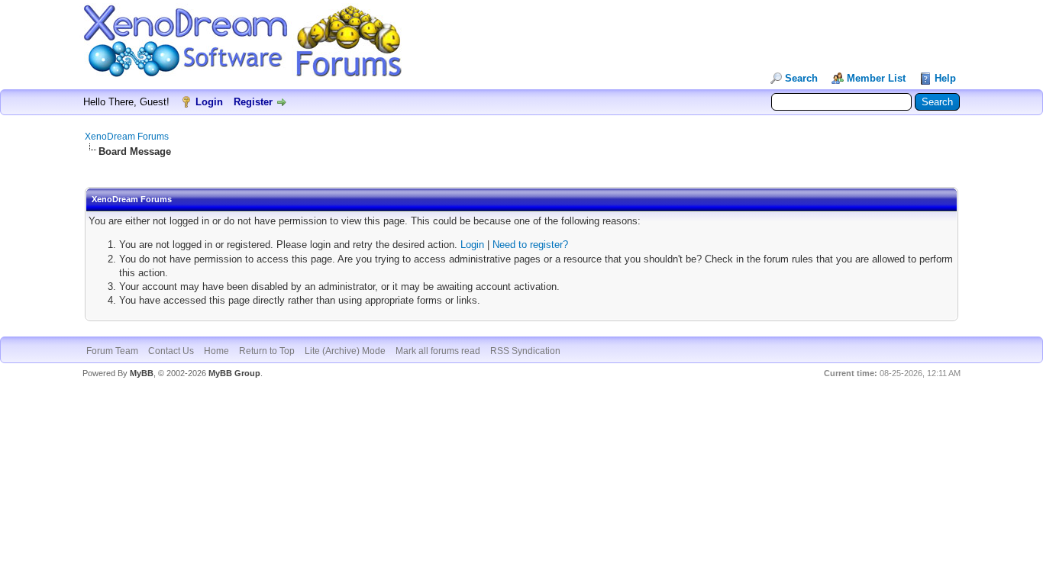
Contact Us (171, 351)
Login (209, 102)
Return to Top (267, 351)
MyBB (141, 373)
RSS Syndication (525, 351)
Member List (876, 78)
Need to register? (530, 244)
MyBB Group (234, 373)
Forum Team (112, 351)
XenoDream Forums (127, 136)
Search (801, 78)
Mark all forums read (438, 351)
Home (216, 351)
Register (253, 102)
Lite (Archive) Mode (345, 351)
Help (945, 78)
